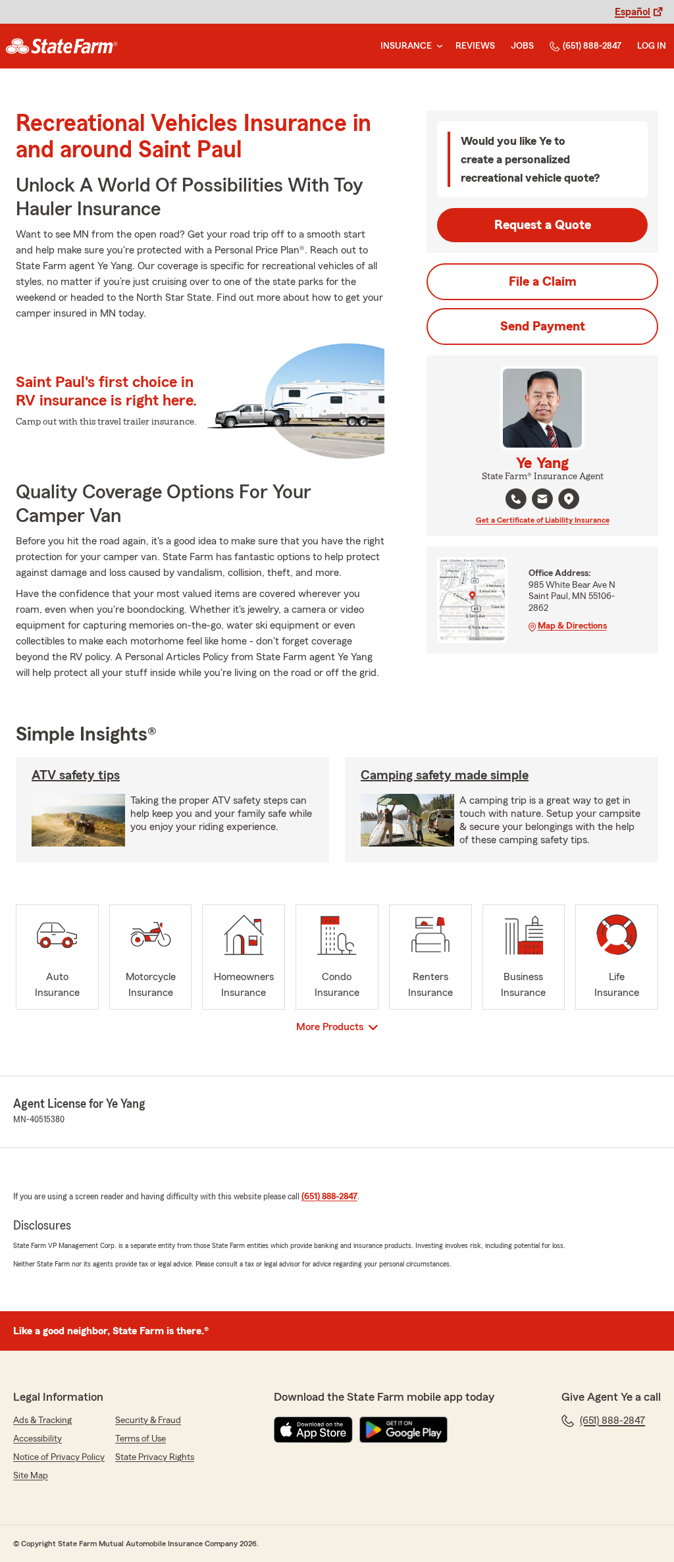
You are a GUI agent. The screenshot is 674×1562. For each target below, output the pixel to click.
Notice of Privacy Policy (59, 1457)
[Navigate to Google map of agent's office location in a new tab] (568, 498)
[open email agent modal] (542, 500)
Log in (651, 46)
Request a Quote (542, 225)
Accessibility (37, 1439)
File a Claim (543, 281)
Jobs (522, 46)
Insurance (406, 46)
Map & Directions (572, 626)
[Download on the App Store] (313, 1430)
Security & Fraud (148, 1420)
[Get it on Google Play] (403, 1430)
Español (632, 12)
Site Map (30, 1475)
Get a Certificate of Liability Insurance (542, 520)
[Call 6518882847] (516, 498)
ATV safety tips (76, 775)
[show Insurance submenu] (437, 46)
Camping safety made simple (445, 775)
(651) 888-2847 (592, 46)
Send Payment (542, 326)
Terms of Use (140, 1439)
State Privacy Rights (154, 1457)
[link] (61, 46)
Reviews (475, 46)
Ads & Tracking (42, 1420)
